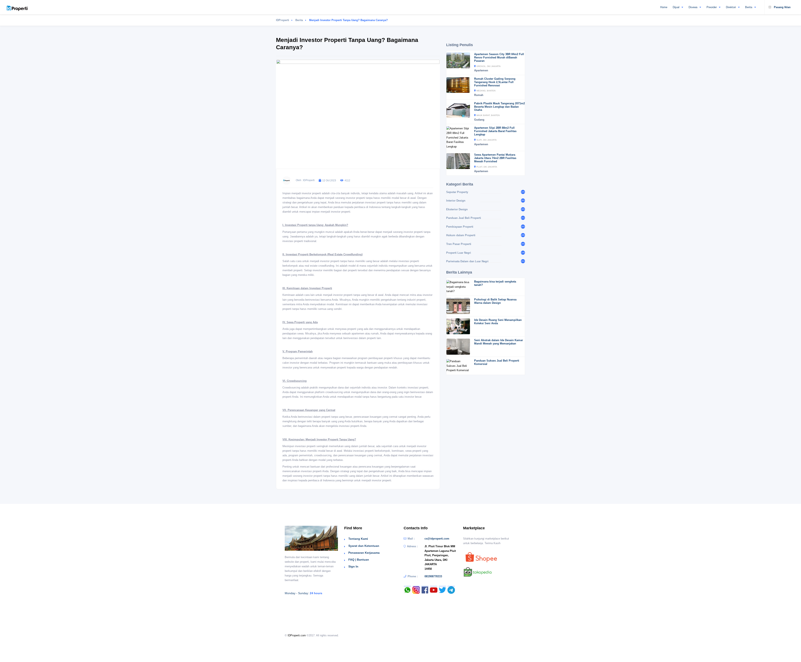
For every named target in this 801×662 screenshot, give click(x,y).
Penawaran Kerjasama (364, 552)
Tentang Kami (358, 538)
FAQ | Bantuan (358, 559)
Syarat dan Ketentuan (363, 545)
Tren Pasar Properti (458, 244)
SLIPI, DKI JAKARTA (486, 140)
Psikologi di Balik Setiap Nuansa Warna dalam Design (495, 301)
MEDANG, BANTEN (485, 91)
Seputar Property (457, 192)
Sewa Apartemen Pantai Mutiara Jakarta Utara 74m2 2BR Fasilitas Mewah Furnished (495, 158)
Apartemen (481, 70)
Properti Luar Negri (458, 252)
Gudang (479, 119)
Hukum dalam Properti (460, 235)
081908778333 (433, 576)
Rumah (478, 95)
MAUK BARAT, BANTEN (488, 115)
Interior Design (455, 200)
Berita (299, 20)
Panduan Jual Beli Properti (463, 217)
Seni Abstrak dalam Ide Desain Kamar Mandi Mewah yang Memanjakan (498, 342)
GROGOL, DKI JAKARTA (488, 66)
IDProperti (282, 20)
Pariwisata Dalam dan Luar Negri (467, 261)
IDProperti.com (297, 635)
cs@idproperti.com (436, 538)
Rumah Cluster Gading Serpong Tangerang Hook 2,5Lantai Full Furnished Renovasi (494, 82)
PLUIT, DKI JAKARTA (486, 167)
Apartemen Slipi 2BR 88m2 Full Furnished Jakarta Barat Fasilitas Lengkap (495, 131)
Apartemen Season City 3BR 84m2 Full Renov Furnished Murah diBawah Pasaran (499, 57)
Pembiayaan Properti (459, 226)
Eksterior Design (457, 209)
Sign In (353, 566)
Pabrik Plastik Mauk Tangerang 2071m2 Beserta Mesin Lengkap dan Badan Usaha (499, 107)
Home (663, 7)
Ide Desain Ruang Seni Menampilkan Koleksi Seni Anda (498, 321)
